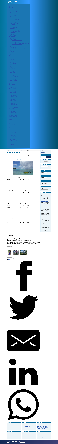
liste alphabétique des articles (26, 426)
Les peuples (23, 424)
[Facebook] (23, 276)
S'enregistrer (9, 425)
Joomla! (8, 442)
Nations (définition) (45, 201)
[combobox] (43, 157)
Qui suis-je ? (9, 424)
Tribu (42, 194)
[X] (23, 308)
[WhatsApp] (23, 405)
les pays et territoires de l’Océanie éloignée (16, 159)
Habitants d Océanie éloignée (17, 247)
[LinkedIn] (23, 372)
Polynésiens (10, 247)
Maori (8, 247)
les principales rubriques (25, 425)
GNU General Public (22, 442)
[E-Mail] (23, 340)
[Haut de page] (56, 442)
